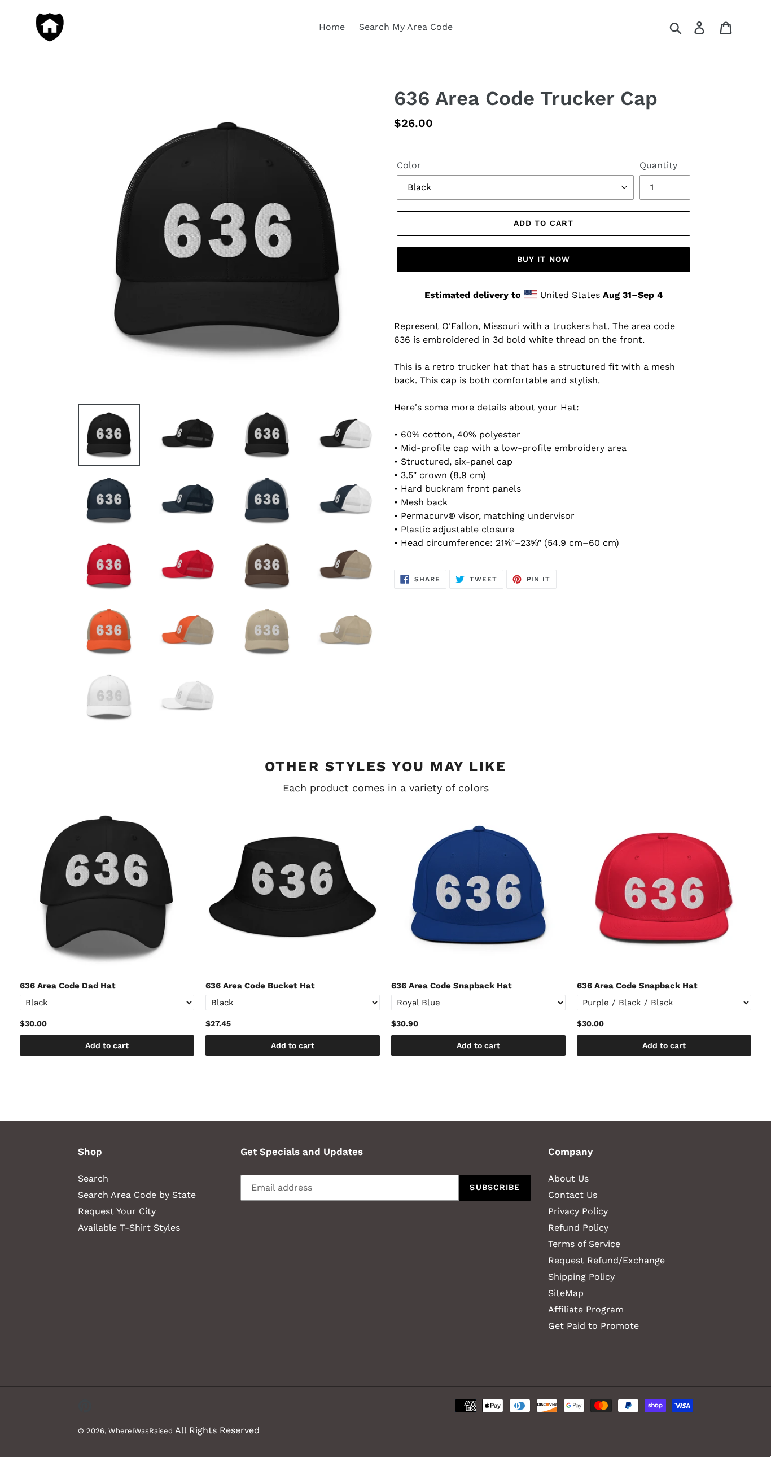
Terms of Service (584, 1244)
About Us (568, 1178)
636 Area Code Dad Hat (68, 986)
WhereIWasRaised (140, 1431)
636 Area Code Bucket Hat (260, 986)
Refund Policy (578, 1227)
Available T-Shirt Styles (129, 1227)
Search (93, 1178)
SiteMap (566, 1293)
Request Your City (117, 1211)
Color (409, 165)
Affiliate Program (586, 1309)
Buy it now (543, 259)
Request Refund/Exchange (606, 1260)
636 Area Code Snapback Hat (451, 986)
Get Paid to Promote (593, 1325)
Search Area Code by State (137, 1194)
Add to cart (107, 1045)
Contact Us (572, 1194)
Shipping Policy (581, 1276)
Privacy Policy (578, 1211)
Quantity (658, 165)
